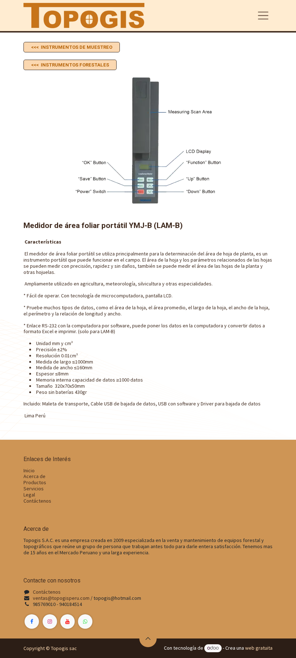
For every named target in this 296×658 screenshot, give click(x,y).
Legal (29, 494)
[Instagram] (50, 621)
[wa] (85, 621)
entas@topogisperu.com (62, 598)
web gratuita (259, 648)
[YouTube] (67, 621)
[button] (148, 638)
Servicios (33, 488)
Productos (34, 482)
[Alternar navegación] (263, 15)
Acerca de (34, 476)
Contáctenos (37, 501)
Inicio (29, 470)
